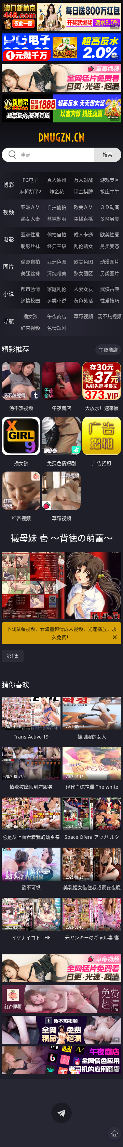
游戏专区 (109, 180)
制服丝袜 (30, 246)
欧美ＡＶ (83, 207)
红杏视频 (30, 328)
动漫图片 (109, 261)
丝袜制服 (56, 218)
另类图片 (109, 273)
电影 (8, 239)
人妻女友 (83, 289)
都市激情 (30, 289)
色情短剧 (56, 328)
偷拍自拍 (56, 234)
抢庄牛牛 (109, 191)
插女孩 (30, 316)
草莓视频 (83, 316)
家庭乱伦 (56, 289)
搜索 (107, 154)
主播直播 (83, 218)
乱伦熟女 (83, 246)
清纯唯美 (56, 273)
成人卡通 (83, 234)
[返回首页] (114, 1133)
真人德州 (56, 180)
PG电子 (30, 180)
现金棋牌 (83, 191)
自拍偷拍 (56, 207)
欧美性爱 (109, 234)
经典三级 (56, 246)
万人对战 (83, 180)
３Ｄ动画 (109, 207)
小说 (8, 294)
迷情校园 (30, 300)
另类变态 (109, 246)
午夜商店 (56, 316)
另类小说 (56, 300)
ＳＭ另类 (109, 218)
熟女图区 (83, 273)
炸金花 (57, 191)
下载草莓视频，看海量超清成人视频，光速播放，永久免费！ (61, 633)
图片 (8, 266)
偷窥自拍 (30, 261)
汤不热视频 (110, 316)
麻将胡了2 (30, 191)
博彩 (8, 185)
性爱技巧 (109, 300)
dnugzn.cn (61, 137)
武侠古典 (109, 289)
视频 (8, 212)
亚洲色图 (56, 261)
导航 (8, 321)
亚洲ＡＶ (30, 207)
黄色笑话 (83, 300)
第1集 (12, 656)
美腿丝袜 (30, 273)
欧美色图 (83, 261)
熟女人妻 (30, 218)
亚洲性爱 (30, 234)
